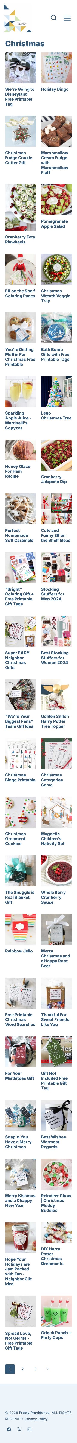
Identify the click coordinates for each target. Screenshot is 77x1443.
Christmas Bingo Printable (20, 777)
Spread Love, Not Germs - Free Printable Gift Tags (18, 1341)
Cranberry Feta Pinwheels (20, 240)
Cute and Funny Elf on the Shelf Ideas (55, 535)
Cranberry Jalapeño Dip (54, 479)
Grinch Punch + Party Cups (56, 1335)
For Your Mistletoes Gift (19, 1076)
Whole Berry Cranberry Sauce (53, 897)
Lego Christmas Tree (56, 416)
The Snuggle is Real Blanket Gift (19, 897)
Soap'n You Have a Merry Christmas (18, 1141)
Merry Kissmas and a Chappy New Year (20, 1200)
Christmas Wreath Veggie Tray (55, 295)
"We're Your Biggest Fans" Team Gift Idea (19, 721)
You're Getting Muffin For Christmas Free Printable (20, 357)
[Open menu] (67, 17)
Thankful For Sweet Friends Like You (55, 1019)
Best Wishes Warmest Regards (53, 1141)
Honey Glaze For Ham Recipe (17, 471)
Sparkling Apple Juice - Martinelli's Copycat (18, 420)
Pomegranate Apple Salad (54, 224)
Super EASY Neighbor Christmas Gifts (17, 660)
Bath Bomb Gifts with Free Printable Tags (55, 354)
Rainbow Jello (19, 951)
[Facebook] (9, 1429)
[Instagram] (29, 1429)
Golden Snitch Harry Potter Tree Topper (55, 721)
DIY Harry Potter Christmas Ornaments (52, 1256)
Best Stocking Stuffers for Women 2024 (55, 657)
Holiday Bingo (55, 89)
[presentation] (20, 67)
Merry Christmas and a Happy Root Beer (55, 958)
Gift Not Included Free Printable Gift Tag (54, 1081)
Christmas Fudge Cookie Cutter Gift (18, 157)
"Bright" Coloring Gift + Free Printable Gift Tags (19, 596)
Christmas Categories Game (52, 780)
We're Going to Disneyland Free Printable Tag (19, 96)
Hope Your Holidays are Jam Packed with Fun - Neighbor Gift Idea (18, 1271)
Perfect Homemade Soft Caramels (19, 535)
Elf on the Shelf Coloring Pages (20, 293)
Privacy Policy (36, 1419)
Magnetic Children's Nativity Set (52, 838)
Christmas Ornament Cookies (15, 838)
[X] (19, 1429)
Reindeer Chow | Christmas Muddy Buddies (56, 1203)
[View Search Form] (53, 18)
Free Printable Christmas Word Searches (20, 1019)
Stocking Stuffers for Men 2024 (52, 594)
